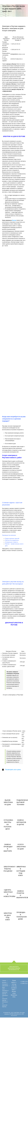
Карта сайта (3, 988)
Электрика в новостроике (5, 984)
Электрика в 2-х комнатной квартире (5, 998)
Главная (4, 980)
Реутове (14, 220)
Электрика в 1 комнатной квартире (5, 992)
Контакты (4, 982)
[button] (14, 769)
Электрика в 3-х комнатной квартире (5, 1004)
